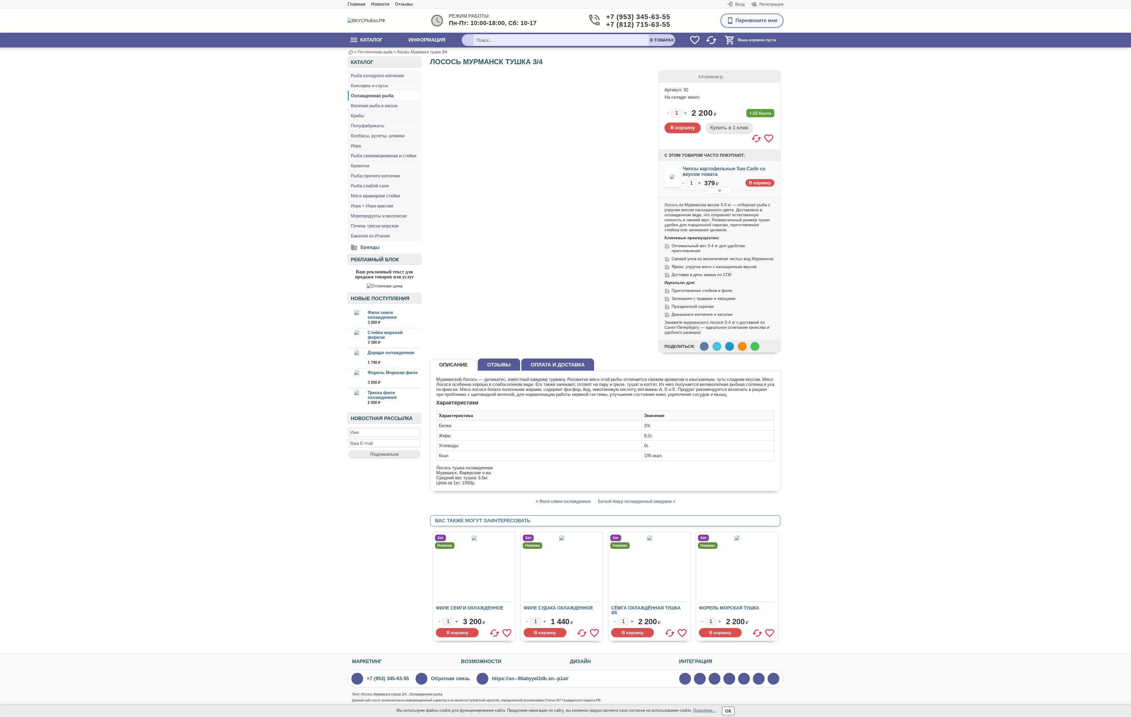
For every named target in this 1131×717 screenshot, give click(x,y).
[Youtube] (700, 679)
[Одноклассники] (759, 679)
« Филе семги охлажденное (563, 501)
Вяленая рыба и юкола (374, 105)
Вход (740, 4)
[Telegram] (773, 679)
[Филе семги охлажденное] (356, 318)
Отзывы (404, 3)
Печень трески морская (375, 225)
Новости (380, 3)
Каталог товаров (366, 42)
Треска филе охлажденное (382, 395)
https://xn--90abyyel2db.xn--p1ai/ (530, 678)
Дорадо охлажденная (391, 352)
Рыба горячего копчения (375, 175)
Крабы (357, 115)
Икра (356, 145)
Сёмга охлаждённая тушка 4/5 (646, 610)
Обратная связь (450, 678)
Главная (357, 3)
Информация (427, 40)
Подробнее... (704, 710)
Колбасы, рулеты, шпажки (377, 135)
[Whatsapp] (744, 679)
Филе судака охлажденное (558, 607)
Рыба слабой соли (370, 185)
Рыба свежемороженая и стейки (383, 155)
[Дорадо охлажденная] (356, 358)
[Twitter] (685, 679)
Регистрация (771, 4)
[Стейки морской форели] (356, 338)
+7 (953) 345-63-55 (629, 17)
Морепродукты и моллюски (378, 215)
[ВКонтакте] (714, 679)
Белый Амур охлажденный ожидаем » (636, 501)
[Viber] (729, 679)
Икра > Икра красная (372, 205)
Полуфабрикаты (367, 125)
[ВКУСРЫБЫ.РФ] (371, 20)
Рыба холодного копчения (377, 75)
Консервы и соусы (369, 85)
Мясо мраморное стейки (375, 195)
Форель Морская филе (393, 372)
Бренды (370, 247)
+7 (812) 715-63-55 (629, 24)
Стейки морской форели (385, 335)
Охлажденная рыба (372, 95)
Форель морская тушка (729, 607)
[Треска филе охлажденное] (356, 398)
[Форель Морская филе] (356, 378)
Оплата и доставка (558, 365)
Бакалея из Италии (370, 235)
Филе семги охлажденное (382, 315)
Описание (453, 365)
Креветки (360, 165)
